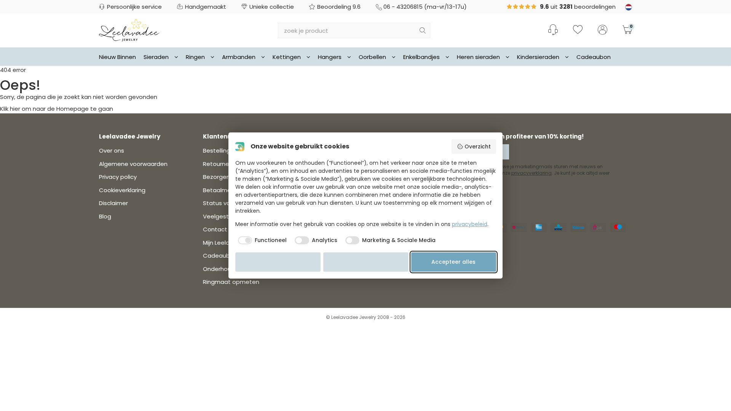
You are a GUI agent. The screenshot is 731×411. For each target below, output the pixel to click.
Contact (215, 229)
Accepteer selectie (366, 262)
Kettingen (287, 57)
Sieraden (156, 57)
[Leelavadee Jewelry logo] (129, 30)
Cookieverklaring (122, 190)
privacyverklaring (531, 173)
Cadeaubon (593, 57)
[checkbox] (261, 240)
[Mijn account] (602, 30)
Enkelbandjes (421, 57)
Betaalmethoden (227, 190)
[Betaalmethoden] (519, 227)
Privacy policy (118, 177)
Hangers (330, 57)
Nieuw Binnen (117, 57)
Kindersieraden (538, 57)
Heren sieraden (478, 57)
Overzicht (477, 146)
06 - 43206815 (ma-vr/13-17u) (425, 7)
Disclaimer (113, 203)
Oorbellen (372, 57)
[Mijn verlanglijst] (578, 30)
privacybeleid (469, 224)
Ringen (195, 57)
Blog (105, 216)
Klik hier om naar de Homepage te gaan (56, 109)
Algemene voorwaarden (133, 164)
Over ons (111, 151)
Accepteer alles (453, 262)
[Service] (553, 29)
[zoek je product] (422, 30)
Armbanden (238, 57)
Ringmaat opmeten (231, 282)
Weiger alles (278, 262)
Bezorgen (216, 177)
